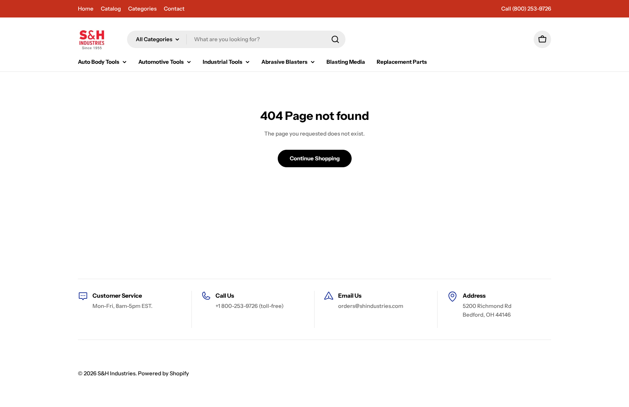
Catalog (111, 8)
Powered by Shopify (163, 373)
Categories (142, 8)
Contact (174, 8)
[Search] (335, 39)
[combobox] (236, 39)
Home (86, 8)
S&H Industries (116, 373)
